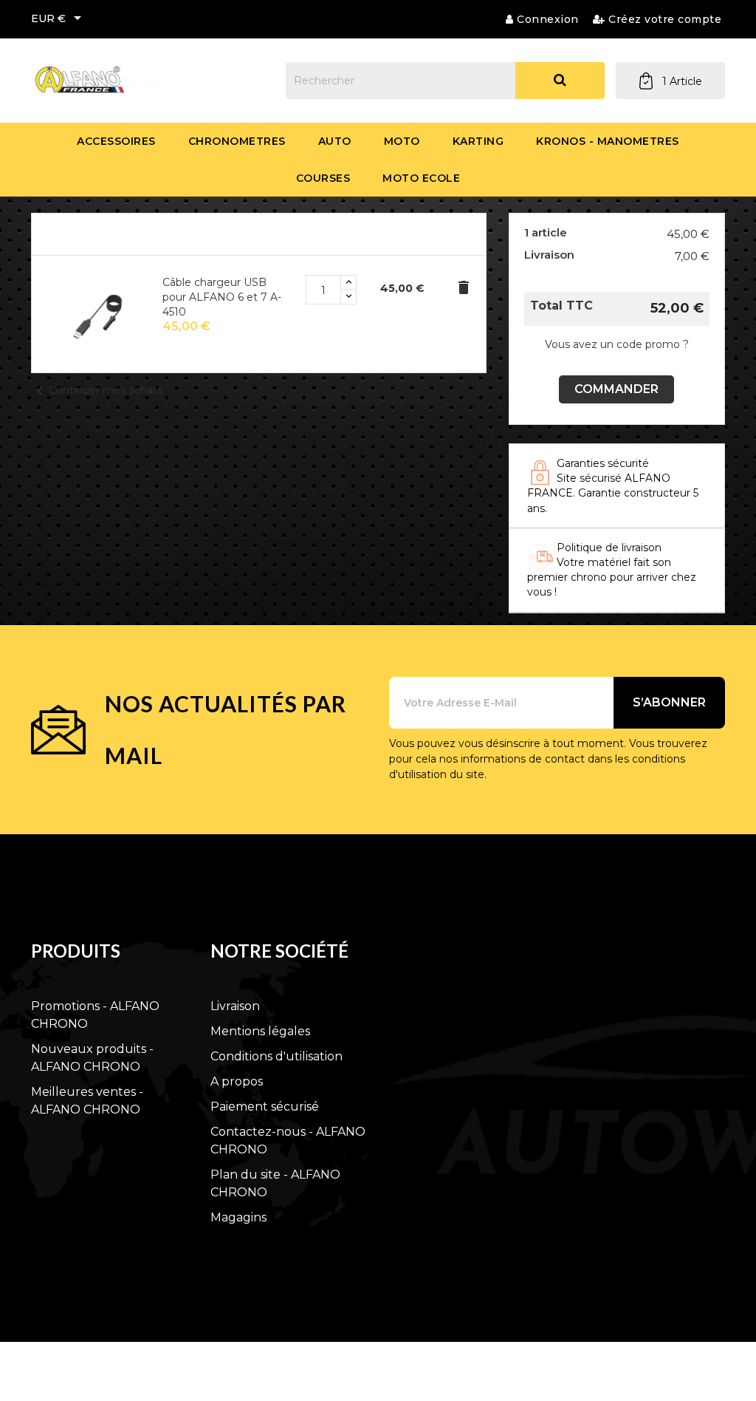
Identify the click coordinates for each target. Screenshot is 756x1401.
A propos (236, 1081)
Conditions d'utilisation (276, 1056)
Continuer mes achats (96, 390)
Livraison (235, 1006)
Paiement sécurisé (264, 1107)
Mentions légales (260, 1031)
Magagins (238, 1217)
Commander (616, 389)
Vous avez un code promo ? (617, 344)
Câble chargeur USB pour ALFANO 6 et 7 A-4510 (221, 297)
